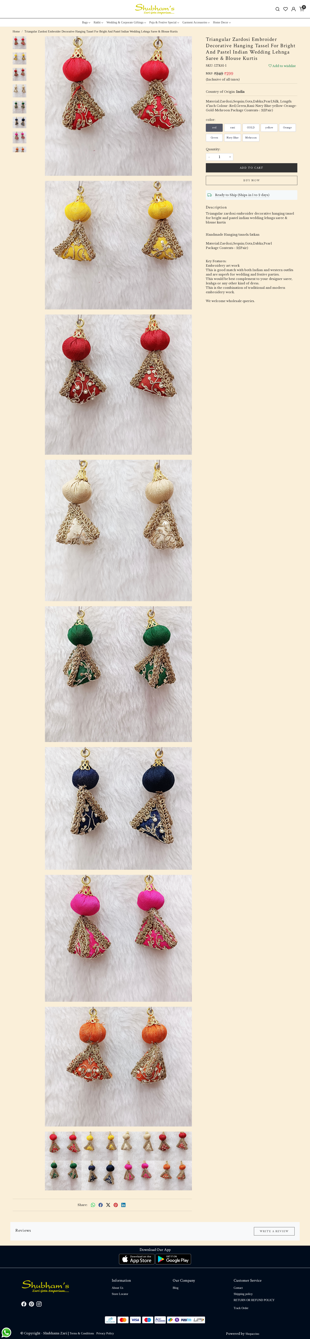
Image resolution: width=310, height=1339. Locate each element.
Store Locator (120, 1294)
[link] (278, 9)
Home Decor (220, 22)
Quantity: (213, 149)
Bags (85, 22)
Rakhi (97, 22)
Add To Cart (251, 167)
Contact (238, 1287)
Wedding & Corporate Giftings (124, 22)
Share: (83, 1205)
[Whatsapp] (93, 1205)
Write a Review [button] (274, 1231)
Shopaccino (252, 1333)
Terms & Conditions (82, 1333)
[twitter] (108, 1205)
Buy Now (251, 180)
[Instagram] (39, 1305)
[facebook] (100, 1205)
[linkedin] (123, 1205)
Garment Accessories (194, 22)
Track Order (241, 1308)
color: (210, 120)
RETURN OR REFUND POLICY (254, 1300)
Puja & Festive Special (163, 22)
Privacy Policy (105, 1333)
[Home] (155, 9)
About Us (117, 1287)
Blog (175, 1287)
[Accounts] (294, 9)
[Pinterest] (31, 1305)
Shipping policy (243, 1294)
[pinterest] (116, 1205)
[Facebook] (23, 1305)
